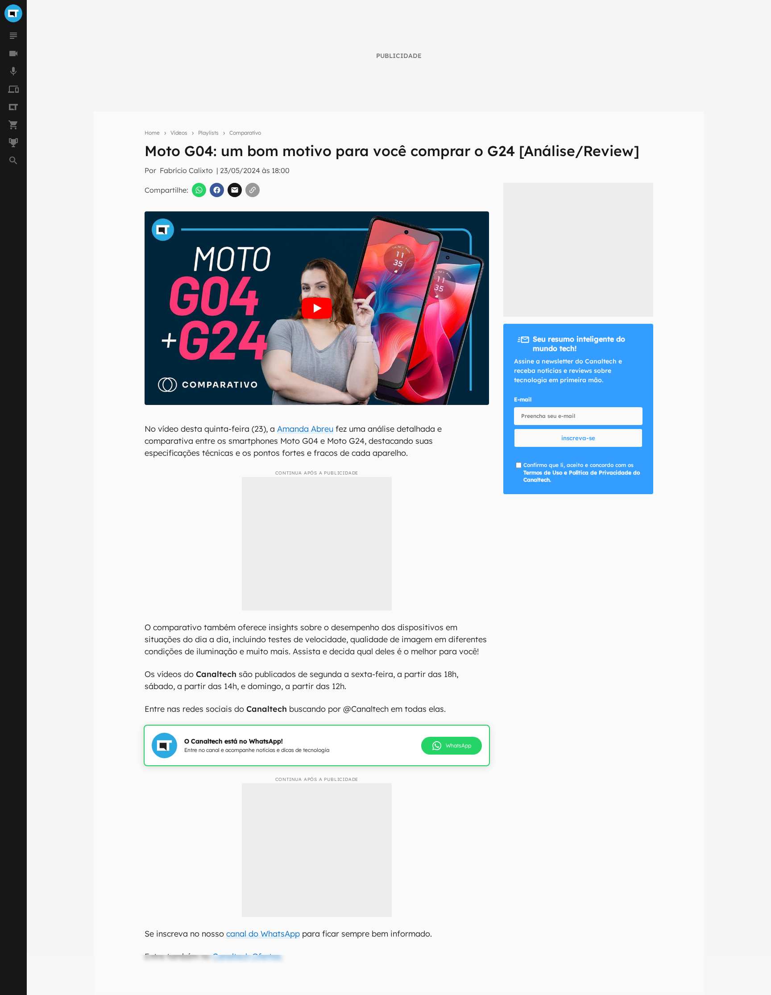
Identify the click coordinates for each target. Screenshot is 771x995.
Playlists (208, 132)
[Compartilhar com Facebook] (217, 190)
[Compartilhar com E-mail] (235, 190)
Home (152, 132)
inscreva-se (578, 438)
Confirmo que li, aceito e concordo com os (581, 472)
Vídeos (178, 132)
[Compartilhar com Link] (252, 190)
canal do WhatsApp (263, 934)
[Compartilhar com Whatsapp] (199, 190)
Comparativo (245, 132)
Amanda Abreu (305, 429)
